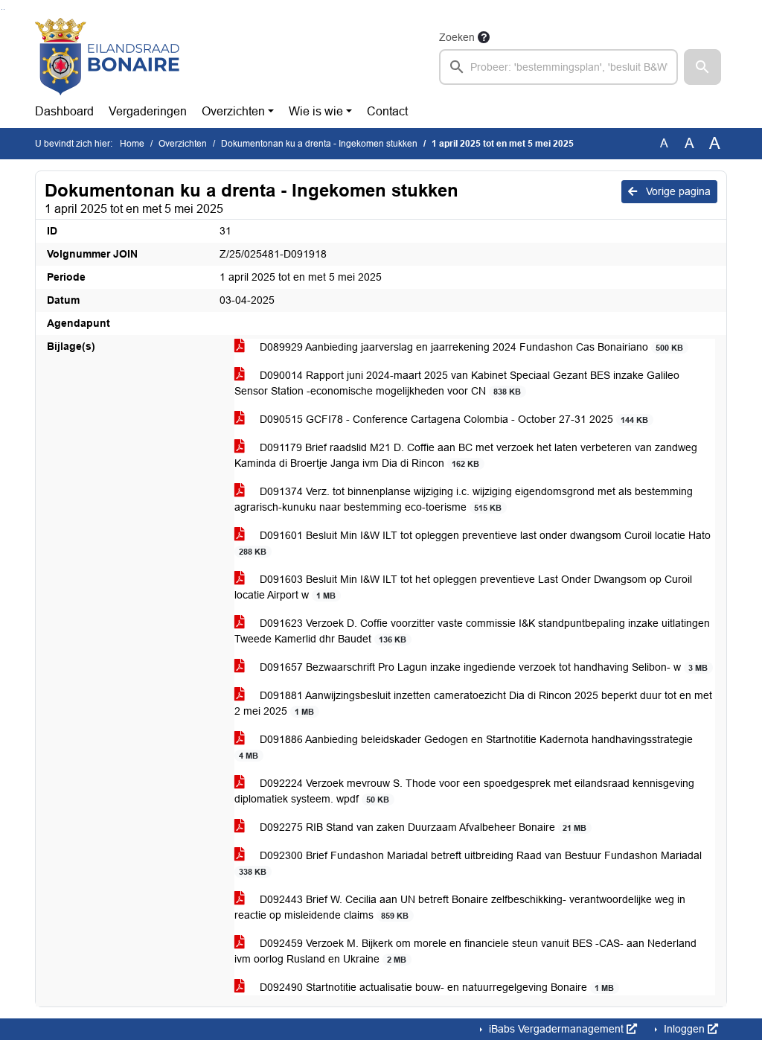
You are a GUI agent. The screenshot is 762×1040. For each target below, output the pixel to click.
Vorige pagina (677, 191)
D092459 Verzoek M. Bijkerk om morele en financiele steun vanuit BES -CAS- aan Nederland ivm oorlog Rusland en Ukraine (465, 951)
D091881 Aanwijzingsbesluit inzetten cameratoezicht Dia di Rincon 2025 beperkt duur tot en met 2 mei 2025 (473, 703)
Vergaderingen (148, 111)
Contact (387, 111)
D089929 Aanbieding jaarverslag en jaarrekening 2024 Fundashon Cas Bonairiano (470, 347)
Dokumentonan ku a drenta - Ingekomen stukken (319, 143)
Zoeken (457, 37)
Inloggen (684, 1029)
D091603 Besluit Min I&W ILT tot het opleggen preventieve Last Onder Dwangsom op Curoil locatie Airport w (463, 587)
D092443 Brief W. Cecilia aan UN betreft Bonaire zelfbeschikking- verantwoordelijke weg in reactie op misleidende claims (459, 907)
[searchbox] (558, 67)
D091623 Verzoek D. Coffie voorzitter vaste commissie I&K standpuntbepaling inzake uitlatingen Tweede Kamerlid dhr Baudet (472, 631)
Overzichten (233, 111)
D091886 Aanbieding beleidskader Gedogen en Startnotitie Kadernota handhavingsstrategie (466, 746)
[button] (702, 67)
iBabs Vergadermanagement (556, 1029)
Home (132, 143)
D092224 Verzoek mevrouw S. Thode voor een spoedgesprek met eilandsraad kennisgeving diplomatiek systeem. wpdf (464, 791)
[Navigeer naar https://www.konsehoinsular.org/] (107, 56)
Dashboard (64, 111)
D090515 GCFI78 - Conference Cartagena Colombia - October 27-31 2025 (452, 419)
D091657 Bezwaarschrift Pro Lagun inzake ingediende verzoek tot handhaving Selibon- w (482, 667)
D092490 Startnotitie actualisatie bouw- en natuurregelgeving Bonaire (435, 987)
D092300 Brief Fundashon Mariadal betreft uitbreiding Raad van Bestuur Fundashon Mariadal (470, 862)
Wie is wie (316, 111)
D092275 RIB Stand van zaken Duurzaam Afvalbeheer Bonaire (421, 827)
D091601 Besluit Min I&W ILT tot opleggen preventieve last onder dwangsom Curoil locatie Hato (475, 542)
